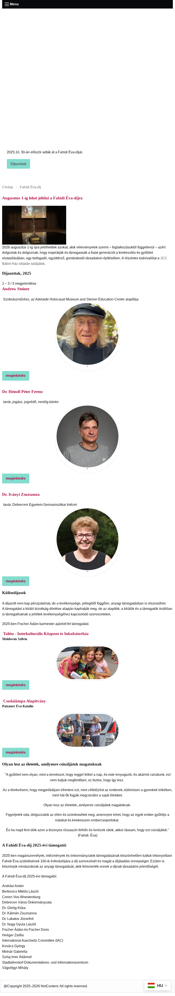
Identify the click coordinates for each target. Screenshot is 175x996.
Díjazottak (18, 164)
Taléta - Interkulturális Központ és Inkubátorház (46, 633)
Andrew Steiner (15, 289)
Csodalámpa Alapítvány (24, 701)
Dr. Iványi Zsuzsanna (21, 494)
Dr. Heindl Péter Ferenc (22, 391)
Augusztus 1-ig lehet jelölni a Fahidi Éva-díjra (42, 198)
